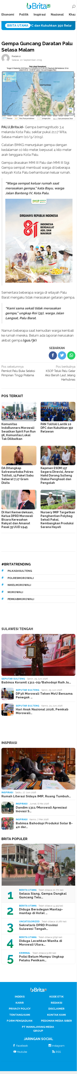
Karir (20, 1002)
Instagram (58, 1045)
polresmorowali (21, 578)
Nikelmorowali (19, 584)
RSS (58, 1051)
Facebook (22, 1045)
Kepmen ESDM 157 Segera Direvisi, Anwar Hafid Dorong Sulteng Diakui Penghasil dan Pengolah (57, 475)
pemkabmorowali (21, 599)
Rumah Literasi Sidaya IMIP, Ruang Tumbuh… (36, 796)
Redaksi (56, 1002)
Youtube (22, 1051)
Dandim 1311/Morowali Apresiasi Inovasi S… (41, 809)
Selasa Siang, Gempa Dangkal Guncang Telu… (43, 895)
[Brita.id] (38, 6)
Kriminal (24, 953)
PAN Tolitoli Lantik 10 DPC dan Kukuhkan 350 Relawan (57, 427)
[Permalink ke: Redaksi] (5, 58)
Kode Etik (56, 996)
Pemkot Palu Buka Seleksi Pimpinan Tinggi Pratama (18, 371)
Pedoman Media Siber (56, 1020)
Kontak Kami (56, 1014)
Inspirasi (7, 792)
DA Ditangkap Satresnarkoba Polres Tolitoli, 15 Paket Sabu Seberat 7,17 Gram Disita (17, 475)
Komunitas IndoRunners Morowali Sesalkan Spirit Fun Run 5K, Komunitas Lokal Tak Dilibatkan (18, 431)
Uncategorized (29, 921)
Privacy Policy (20, 1008)
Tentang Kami (19, 1014)
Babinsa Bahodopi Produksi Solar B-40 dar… (44, 825)
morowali (15, 592)
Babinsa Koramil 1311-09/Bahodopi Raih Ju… (36, 682)
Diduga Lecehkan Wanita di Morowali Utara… (40, 942)
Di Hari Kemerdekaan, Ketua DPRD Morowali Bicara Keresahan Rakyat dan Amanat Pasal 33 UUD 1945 (17, 520)
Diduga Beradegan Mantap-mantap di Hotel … (41, 911)
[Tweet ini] (62, 355)
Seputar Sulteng (13, 678)
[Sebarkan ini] (53, 355)
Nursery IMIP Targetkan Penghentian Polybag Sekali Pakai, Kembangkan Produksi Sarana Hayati (58, 520)
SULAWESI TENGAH (17, 629)
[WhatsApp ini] (71, 355)
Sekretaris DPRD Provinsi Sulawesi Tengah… (38, 927)
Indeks (20, 996)
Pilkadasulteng (20, 570)
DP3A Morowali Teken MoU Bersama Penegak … (44, 695)
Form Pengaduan (19, 1020)
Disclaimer (56, 1008)
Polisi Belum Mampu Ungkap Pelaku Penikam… (41, 958)
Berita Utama (27, 890)
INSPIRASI (9, 743)
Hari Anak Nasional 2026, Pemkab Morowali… (42, 711)
